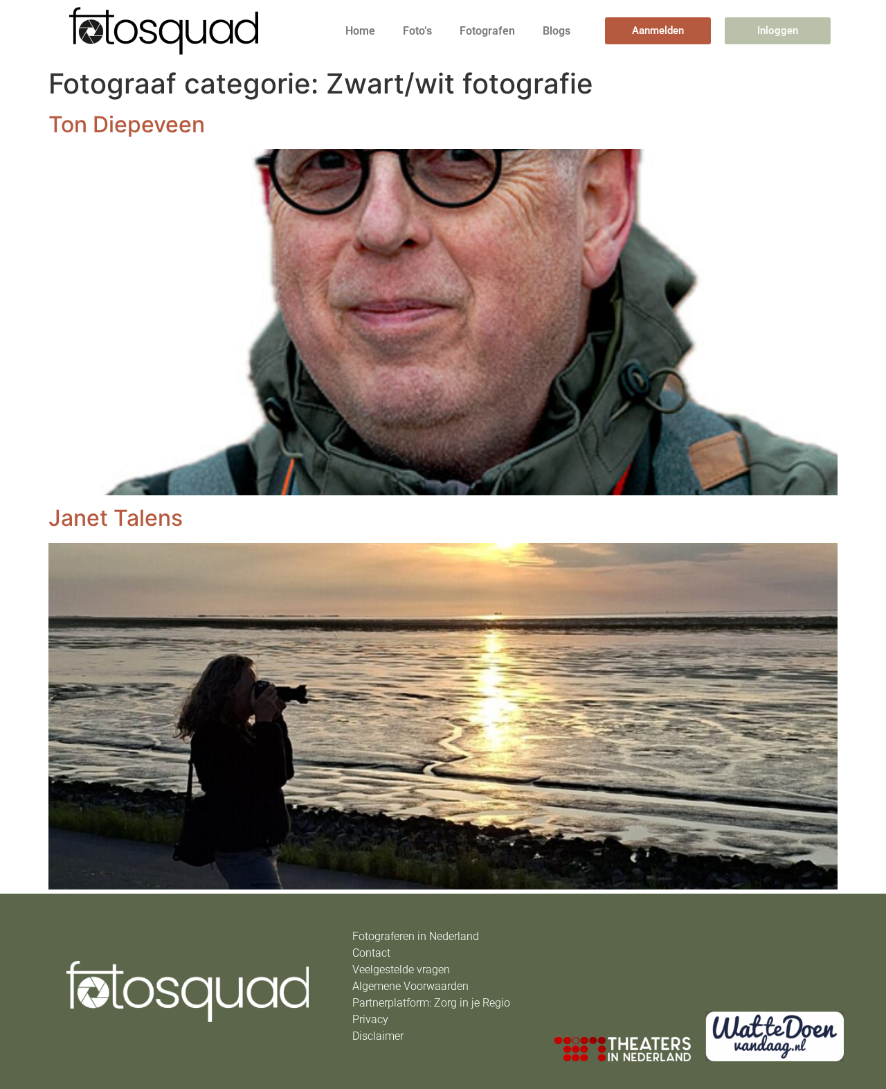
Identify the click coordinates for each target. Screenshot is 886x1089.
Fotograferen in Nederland (415, 936)
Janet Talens (115, 517)
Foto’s (417, 30)
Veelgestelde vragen (401, 969)
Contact (371, 952)
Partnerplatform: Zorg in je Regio (431, 1002)
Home (360, 30)
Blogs (556, 30)
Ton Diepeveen (126, 124)
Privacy (370, 1019)
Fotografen (487, 30)
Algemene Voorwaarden (410, 986)
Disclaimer (378, 1036)
